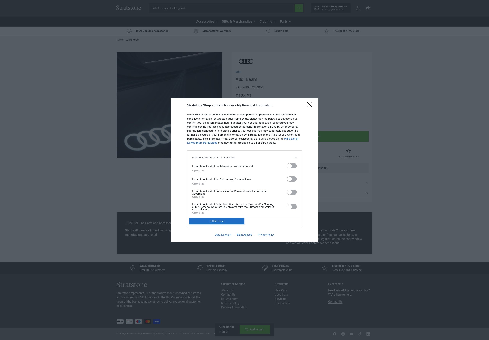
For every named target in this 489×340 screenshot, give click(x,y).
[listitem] (244, 157)
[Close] (310, 105)
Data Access (244, 234)
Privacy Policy (266, 234)
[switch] (292, 165)
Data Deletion (223, 234)
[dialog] (244, 170)
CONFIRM (217, 221)
